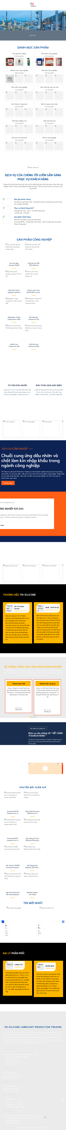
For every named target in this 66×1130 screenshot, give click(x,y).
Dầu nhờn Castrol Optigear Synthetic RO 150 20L (14, 292)
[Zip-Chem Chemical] (31, 573)
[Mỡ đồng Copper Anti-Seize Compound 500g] (32, 881)
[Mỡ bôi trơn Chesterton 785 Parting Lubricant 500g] (14, 333)
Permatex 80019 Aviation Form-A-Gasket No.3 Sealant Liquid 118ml (12, 814)
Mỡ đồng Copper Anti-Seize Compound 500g (32, 894)
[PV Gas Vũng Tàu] (11, 429)
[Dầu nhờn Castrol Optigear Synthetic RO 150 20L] (14, 279)
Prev (5, 429)
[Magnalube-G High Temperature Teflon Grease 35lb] (14, 306)
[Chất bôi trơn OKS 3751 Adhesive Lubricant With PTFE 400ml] (33, 252)
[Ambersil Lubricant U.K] (11, 573)
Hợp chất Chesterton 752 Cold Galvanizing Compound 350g (13, 894)
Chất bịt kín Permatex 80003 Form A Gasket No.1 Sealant (32, 813)
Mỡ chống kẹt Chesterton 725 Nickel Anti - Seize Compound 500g (34, 320)
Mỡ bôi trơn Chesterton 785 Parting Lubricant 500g (14, 347)
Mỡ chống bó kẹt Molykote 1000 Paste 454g (32, 867)
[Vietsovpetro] (51, 429)
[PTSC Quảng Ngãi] (31, 429)
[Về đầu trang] (62, 1121)
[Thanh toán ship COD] (46, 918)
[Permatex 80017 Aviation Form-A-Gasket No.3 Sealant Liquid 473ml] (12, 827)
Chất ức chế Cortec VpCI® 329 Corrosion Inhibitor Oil (33, 292)
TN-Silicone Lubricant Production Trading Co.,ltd (31, 1127)
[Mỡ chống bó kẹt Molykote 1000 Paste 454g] (32, 854)
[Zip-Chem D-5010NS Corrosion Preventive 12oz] (12, 854)
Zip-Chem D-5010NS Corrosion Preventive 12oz (13, 867)
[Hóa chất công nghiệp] (14, 918)
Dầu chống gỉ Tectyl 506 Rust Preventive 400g (32, 840)
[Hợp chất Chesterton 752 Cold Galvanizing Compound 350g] (12, 881)
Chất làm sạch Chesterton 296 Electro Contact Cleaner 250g (33, 347)
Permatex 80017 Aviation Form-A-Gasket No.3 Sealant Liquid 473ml (12, 841)
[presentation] (3, 921)
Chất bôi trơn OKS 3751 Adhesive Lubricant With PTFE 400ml (33, 266)
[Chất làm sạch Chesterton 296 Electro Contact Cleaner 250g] (33, 333)
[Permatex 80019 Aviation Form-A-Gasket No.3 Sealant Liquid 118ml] (12, 800)
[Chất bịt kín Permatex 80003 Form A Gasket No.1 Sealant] (32, 800)
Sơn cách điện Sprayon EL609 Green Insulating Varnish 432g (14, 266)
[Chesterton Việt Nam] (51, 573)
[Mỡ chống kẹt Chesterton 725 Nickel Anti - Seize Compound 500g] (33, 306)
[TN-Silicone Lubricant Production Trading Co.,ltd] (33, 4)
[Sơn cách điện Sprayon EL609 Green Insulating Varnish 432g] (14, 252)
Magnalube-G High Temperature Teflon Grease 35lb (14, 319)
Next (60, 429)
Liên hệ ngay (8, 483)
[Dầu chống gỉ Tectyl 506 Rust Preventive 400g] (32, 827)
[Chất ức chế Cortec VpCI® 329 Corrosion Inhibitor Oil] (33, 279)
